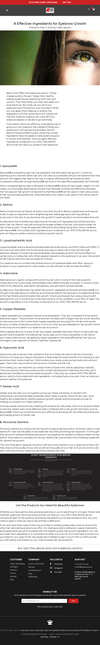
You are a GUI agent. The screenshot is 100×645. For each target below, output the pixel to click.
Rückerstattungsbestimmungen (34, 634)
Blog (30, 573)
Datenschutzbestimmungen (67, 634)
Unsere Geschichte (36, 563)
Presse (13, 573)
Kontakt (13, 576)
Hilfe (12, 579)
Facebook (58, 564)
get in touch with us (71, 537)
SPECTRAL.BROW (79, 230)
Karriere (31, 567)
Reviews (13, 570)
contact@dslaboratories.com (84, 567)
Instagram (58, 568)
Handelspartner (34, 570)
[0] (94, 10)
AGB (52, 634)
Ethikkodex (32, 576)
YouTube (58, 572)
